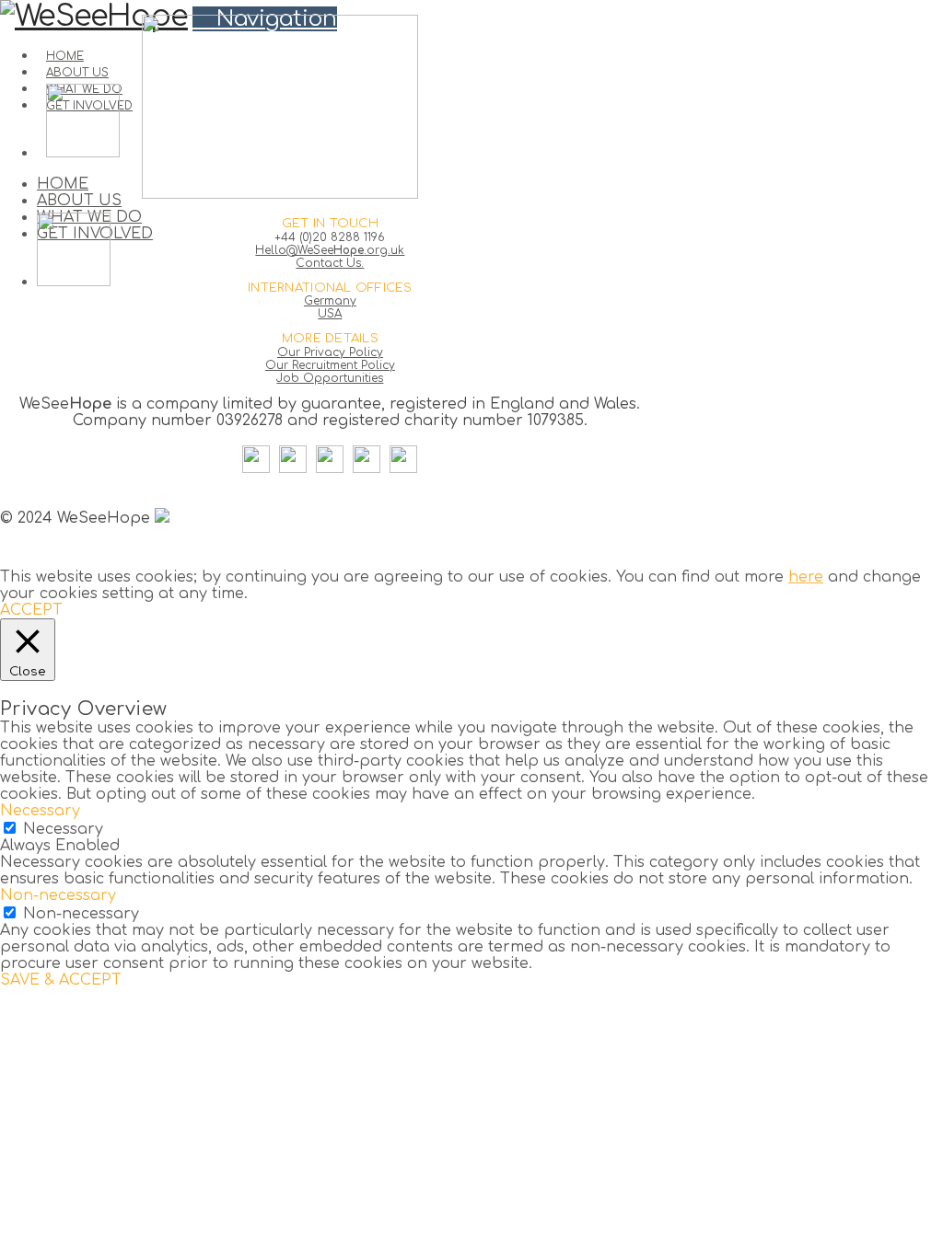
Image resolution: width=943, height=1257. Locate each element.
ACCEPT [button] (31, 610)
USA (330, 313)
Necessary (63, 829)
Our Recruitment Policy (330, 365)
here (805, 577)
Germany (330, 300)
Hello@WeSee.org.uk (329, 250)
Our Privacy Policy (330, 352)
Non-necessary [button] (58, 895)
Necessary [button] (40, 810)
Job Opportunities (329, 378)
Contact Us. (330, 263)
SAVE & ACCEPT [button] (61, 980)
